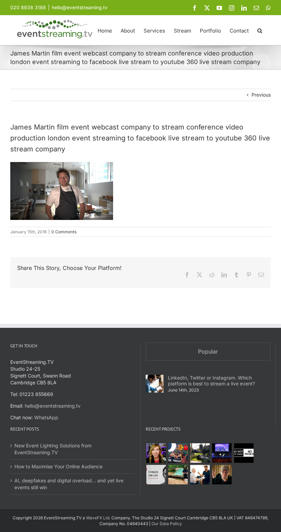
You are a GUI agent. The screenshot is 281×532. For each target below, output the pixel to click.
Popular (208, 351)
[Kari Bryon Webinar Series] (156, 453)
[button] (259, 30)
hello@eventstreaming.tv (80, 7)
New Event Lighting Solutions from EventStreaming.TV (52, 449)
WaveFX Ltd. (98, 517)
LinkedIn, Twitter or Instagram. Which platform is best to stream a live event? (211, 380)
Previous (261, 95)
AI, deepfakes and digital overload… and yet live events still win (68, 484)
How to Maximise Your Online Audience (58, 466)
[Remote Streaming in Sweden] (178, 474)
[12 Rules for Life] (156, 474)
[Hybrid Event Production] (200, 474)
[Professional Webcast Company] (221, 453)
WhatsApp (46, 417)
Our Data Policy (166, 523)
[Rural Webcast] (200, 453)
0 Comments (63, 231)
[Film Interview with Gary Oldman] (221, 474)
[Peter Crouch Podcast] (178, 453)
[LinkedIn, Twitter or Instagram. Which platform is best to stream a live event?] (154, 384)
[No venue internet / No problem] (243, 453)
